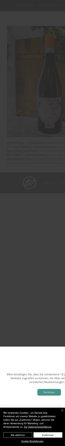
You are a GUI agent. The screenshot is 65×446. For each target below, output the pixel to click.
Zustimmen (48, 435)
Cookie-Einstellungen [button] (32, 441)
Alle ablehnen (18, 435)
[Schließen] (60, 412)
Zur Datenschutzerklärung (38, 426)
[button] (49, 392)
